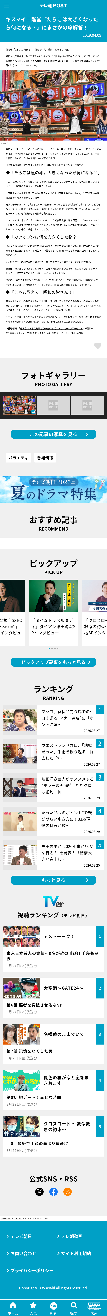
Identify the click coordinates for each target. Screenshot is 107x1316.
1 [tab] (49, 648)
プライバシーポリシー (32, 1270)
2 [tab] (52, 648)
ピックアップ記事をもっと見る (53, 662)
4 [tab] (57, 648)
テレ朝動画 (72, 1236)
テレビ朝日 (21, 1236)
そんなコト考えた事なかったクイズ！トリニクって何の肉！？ (51, 328)
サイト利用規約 (76, 1253)
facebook (53, 1192)
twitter (39, 1192)
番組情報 (45, 458)
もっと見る (53, 880)
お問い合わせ (23, 1253)
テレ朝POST (53, 5)
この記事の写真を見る (53, 434)
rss (67, 1192)
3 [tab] (55, 648)
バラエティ (18, 458)
